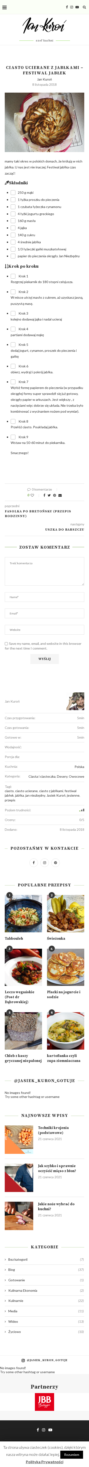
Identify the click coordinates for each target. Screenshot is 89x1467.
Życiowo (46, 1332)
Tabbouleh (14, 938)
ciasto (9, 791)
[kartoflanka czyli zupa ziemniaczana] (65, 1030)
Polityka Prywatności (44, 1461)
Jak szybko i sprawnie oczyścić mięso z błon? (57, 1168)
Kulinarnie (46, 1301)
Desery (62, 776)
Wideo (46, 1321)
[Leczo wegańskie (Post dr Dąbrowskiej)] (23, 967)
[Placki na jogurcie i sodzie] (65, 967)
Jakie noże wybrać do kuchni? (56, 1206)
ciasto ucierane (26, 791)
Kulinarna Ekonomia (46, 1290)
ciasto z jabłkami (51, 791)
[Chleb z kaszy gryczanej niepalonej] (23, 1030)
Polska (79, 767)
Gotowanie (46, 1280)
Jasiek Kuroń (56, 795)
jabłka (19, 795)
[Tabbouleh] (23, 913)
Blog (46, 1270)
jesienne (73, 795)
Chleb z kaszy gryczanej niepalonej (23, 1058)
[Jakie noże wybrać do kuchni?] (19, 1216)
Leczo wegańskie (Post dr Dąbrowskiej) (19, 997)
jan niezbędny (35, 795)
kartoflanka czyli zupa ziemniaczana (63, 1058)
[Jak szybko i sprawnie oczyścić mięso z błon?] (19, 1178)
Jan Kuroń (44, 79)
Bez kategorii (46, 1259)
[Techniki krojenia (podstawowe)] (19, 1139)
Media (46, 1311)
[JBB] (44, 1396)
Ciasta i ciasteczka (42, 776)
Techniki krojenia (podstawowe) (53, 1130)
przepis (10, 800)
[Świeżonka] (65, 913)
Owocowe (76, 776)
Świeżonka (56, 938)
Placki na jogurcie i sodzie (63, 994)
